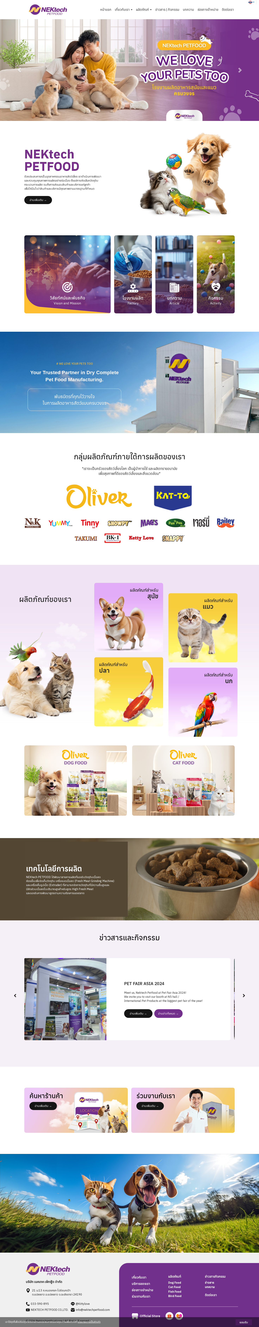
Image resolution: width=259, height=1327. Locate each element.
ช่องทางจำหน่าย (208, 10)
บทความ (188, 10)
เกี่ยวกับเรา (139, 1277)
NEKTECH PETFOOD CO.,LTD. (49, 1309)
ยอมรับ (244, 1322)
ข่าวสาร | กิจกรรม (167, 10)
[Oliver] (75, 780)
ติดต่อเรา (228, 10)
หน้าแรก (105, 10)
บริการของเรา (141, 1284)
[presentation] (15, 996)
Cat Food (174, 1287)
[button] (19, 70)
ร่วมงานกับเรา (141, 1296)
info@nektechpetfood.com (93, 1309)
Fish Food (174, 1291)
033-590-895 (40, 1303)
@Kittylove (83, 1303)
